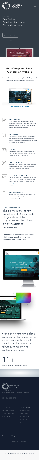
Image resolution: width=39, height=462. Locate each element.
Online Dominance (9, 413)
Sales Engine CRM (18, 239)
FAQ (21, 422)
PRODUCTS (6, 407)
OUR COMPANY (25, 407)
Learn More (8, 41)
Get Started (10, 35)
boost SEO (13, 184)
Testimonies (24, 413)
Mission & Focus (25, 410)
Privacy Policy (19, 460)
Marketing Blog (25, 416)
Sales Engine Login (9, 436)
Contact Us (7, 390)
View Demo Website (19, 107)
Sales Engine (7, 416)
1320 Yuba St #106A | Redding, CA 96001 (15, 392)
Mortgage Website (8, 410)
